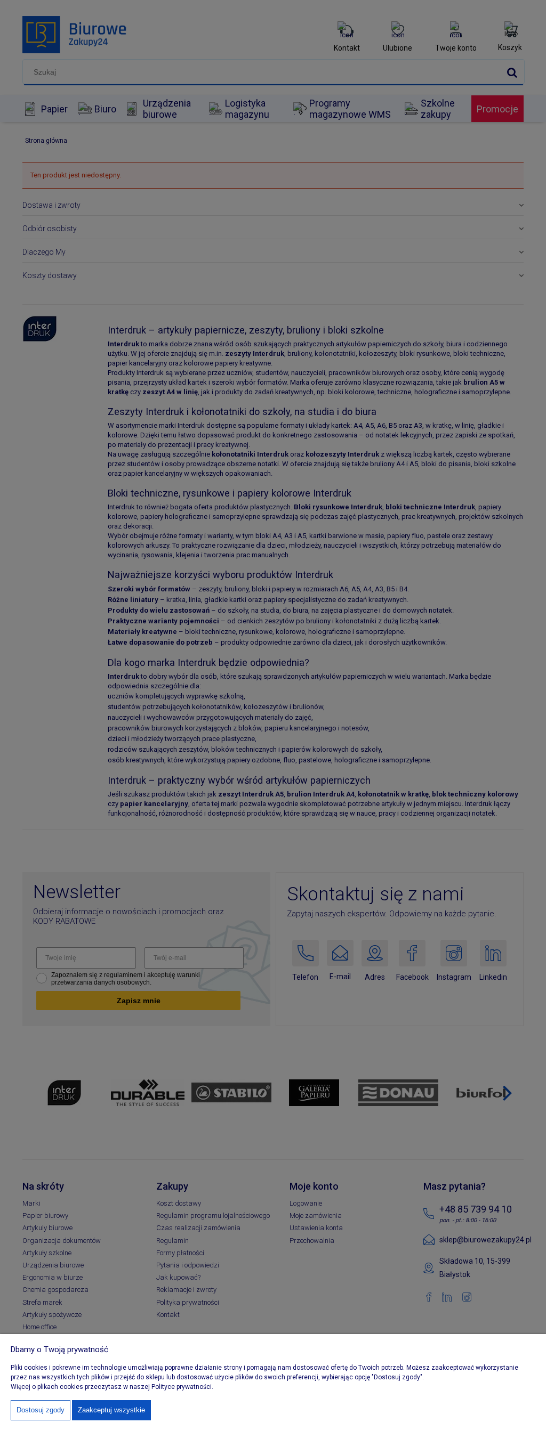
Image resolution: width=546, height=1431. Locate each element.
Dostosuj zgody (41, 1410)
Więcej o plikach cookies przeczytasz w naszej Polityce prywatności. (112, 1387)
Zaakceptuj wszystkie (111, 1410)
